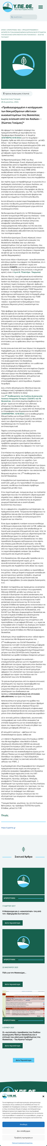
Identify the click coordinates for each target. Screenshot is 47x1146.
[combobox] (23, 17)
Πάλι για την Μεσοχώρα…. (14, 972)
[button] (43, 1096)
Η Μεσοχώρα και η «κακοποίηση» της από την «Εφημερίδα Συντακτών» (21, 912)
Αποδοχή (23, 1124)
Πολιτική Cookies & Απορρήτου (22, 1143)
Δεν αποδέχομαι (23, 1131)
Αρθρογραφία (12, 30)
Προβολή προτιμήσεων (23, 1138)
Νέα (19, 30)
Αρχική (3, 30)
